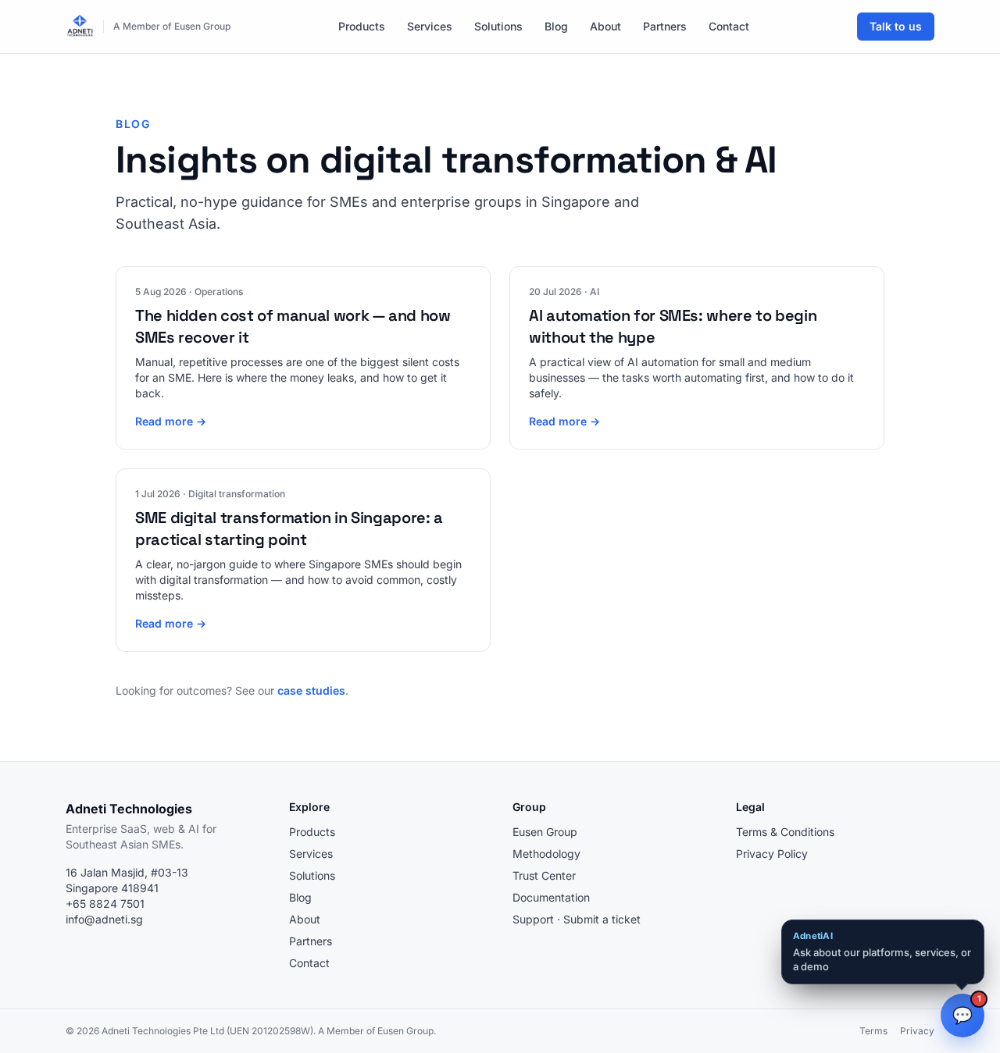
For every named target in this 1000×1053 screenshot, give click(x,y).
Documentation (551, 897)
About (605, 26)
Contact (729, 26)
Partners (665, 26)
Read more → (170, 421)
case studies (311, 690)
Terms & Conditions (785, 831)
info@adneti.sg (104, 919)
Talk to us (896, 26)
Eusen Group (544, 831)
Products (361, 26)
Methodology (546, 853)
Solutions (498, 26)
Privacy (917, 1031)
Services (429, 26)
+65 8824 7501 (105, 903)
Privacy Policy (772, 853)
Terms (873, 1031)
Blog (556, 26)
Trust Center (544, 875)
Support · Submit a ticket (576, 919)
